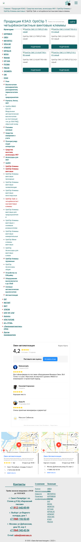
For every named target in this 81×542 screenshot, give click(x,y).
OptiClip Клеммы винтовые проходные (11, 176)
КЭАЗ (6, 78)
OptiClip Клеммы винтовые (11, 170)
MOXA (6, 54)
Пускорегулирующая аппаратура (11, 143)
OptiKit (8, 163)
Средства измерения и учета (10, 135)
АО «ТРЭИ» (8, 323)
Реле (7, 81)
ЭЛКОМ (7, 310)
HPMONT (7, 48)
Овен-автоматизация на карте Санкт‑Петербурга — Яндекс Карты (40, 425)
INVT (5, 306)
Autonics (7, 316)
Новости (38, 494)
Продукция (51, 484)
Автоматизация (11, 295)
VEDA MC (7, 44)
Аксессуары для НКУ (11, 158)
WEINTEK (50, 507)
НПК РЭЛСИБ (9, 320)
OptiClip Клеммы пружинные (11, 260)
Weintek (7, 58)
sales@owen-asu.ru (23, 535)
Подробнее (36, 47)
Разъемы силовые (9, 128)
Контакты (19, 484)
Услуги (37, 489)
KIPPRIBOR (8, 34)
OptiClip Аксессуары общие (10, 267)
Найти (72, 22)
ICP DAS (7, 61)
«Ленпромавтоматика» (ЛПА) (11, 327)
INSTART (7, 303)
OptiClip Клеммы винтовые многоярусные (11, 193)
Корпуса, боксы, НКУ (11, 102)
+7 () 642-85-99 (19, 507)
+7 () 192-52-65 (19, 519)
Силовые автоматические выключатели (12, 289)
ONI (5, 75)
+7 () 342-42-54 (19, 530)
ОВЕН (6, 37)
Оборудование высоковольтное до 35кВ (11, 281)
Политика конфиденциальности (43, 497)
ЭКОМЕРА (8, 71)
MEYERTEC (8, 41)
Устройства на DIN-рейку (11, 274)
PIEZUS (6, 68)
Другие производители (10, 333)
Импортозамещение (43, 491)
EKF (5, 299)
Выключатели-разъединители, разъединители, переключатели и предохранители (11, 91)
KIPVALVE (7, 51)
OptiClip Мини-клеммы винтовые (11, 242)
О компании (40, 484)
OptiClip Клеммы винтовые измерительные (11, 233)
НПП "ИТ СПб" (9, 313)
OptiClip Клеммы (11, 166)
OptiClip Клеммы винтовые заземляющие (11, 184)
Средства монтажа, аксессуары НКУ (11, 152)
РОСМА (7, 65)
